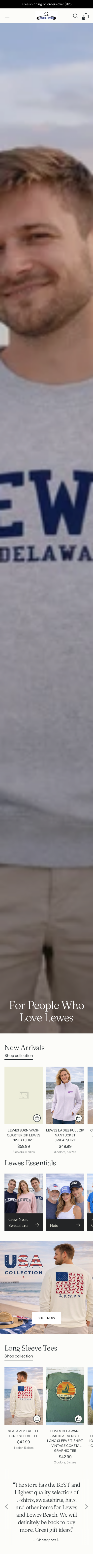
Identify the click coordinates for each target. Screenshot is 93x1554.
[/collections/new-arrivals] (46, 528)
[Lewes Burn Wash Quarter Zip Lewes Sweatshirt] (23, 1095)
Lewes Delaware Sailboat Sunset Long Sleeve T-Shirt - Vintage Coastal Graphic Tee (65, 1441)
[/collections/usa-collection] (46, 1287)
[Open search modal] (75, 16)
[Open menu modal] (7, 16)
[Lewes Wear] (46, 15)
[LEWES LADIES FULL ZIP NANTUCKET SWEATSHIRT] (65, 1095)
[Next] (86, 1507)
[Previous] (6, 1507)
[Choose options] (37, 1118)
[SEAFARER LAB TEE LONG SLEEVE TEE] (23, 1396)
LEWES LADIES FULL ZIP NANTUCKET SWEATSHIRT (65, 1135)
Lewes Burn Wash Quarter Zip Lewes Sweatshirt (23, 1135)
